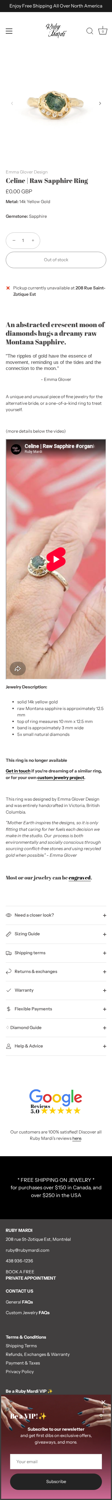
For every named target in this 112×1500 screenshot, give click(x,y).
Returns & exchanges (35, 971)
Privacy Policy (20, 1371)
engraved (80, 877)
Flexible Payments (33, 1009)
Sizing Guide (27, 933)
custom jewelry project (60, 777)
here (76, 1138)
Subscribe (56, 1481)
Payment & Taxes (23, 1363)
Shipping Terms (21, 1345)
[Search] (90, 32)
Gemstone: (17, 216)
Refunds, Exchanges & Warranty (38, 1354)
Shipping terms (29, 952)
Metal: (12, 201)
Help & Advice (28, 1046)
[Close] (103, 1402)
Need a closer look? (34, 915)
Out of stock (56, 259)
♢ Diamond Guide (24, 1027)
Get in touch (18, 771)
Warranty (24, 990)
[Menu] (9, 31)
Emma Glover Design (27, 172)
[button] (12, 103)
